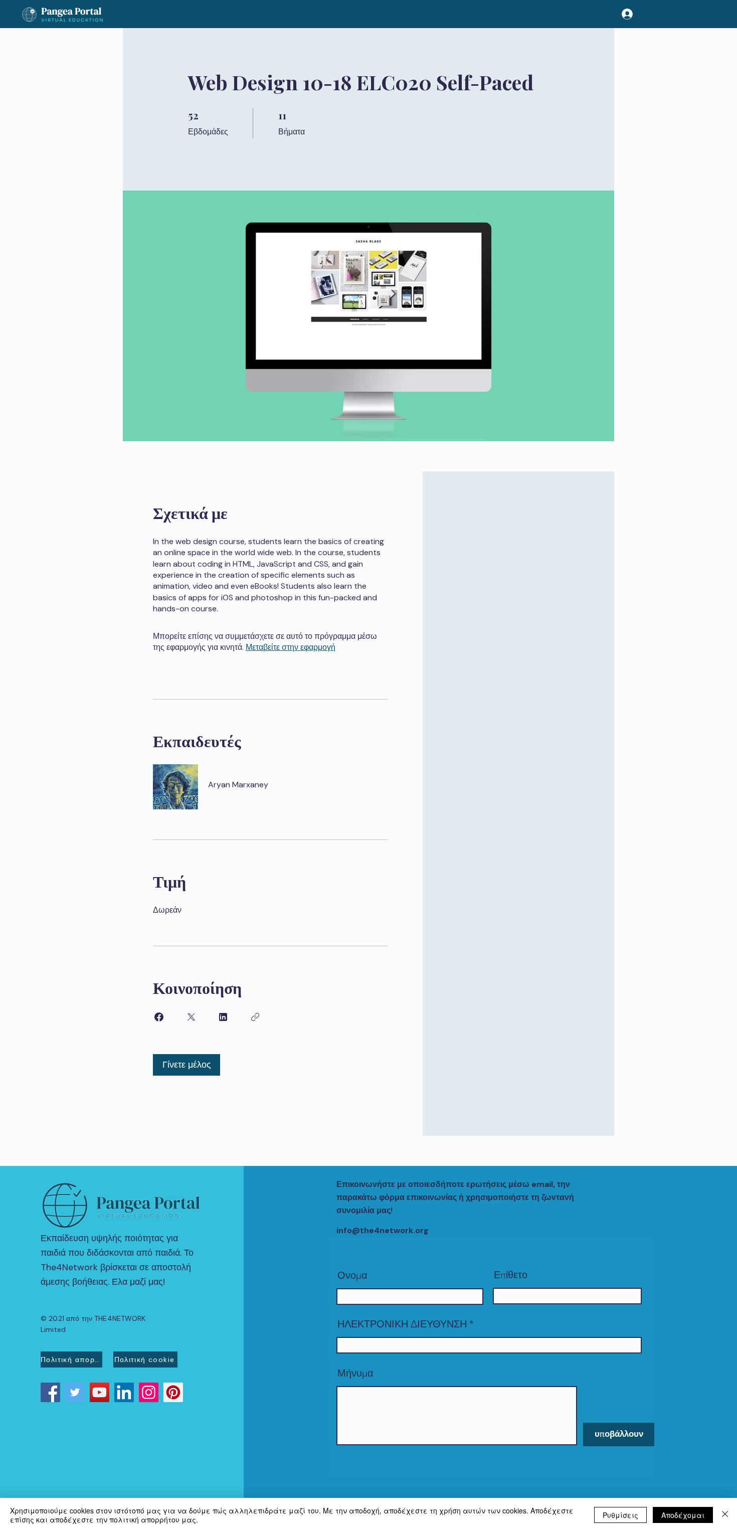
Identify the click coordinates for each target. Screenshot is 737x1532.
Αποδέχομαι (682, 1515)
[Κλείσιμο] (725, 1515)
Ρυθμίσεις (620, 1515)
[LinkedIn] (124, 1392)
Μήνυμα (355, 1373)
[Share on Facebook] (159, 1017)
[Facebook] (50, 1392)
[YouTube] (99, 1392)
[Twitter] (75, 1392)
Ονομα (352, 1275)
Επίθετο (510, 1275)
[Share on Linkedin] (223, 1017)
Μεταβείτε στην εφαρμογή (290, 647)
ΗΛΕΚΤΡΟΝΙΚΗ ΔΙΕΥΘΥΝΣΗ (402, 1324)
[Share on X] (191, 1017)
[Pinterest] (173, 1392)
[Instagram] (148, 1392)
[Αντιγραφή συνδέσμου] (255, 1017)
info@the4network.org (382, 1230)
